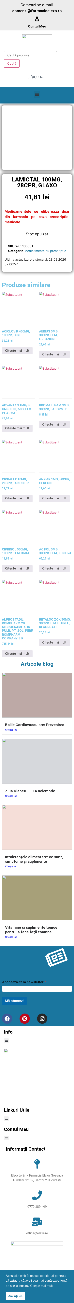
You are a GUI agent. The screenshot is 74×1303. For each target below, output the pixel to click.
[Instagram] (42, 1019)
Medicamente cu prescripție (45, 251)
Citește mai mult (17, 351)
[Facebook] (7, 1019)
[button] (37, 94)
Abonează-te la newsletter (24, 982)
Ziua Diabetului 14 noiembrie (30, 791)
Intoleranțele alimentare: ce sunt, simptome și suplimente (34, 859)
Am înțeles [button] (15, 1296)
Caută (11, 63)
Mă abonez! (14, 1001)
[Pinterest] (25, 1019)
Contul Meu (37, 26)
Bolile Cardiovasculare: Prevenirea (34, 724)
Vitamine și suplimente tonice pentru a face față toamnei (31, 929)
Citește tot (11, 729)
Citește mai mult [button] (41, 1285)
